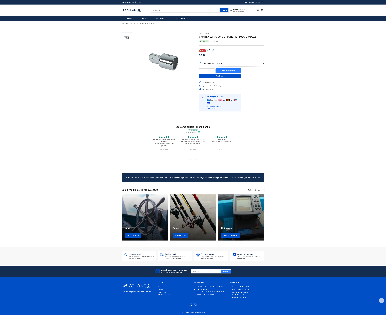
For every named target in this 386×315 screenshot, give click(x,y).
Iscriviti (225, 271)
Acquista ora (220, 76)
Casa (123, 23)
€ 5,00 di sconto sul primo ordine (148, 177)
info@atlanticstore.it (243, 289)
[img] (193, 130)
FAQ (245, 2)
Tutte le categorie (254, 190)
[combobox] (190, 10)
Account (160, 287)
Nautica (128, 228)
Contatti (251, 2)
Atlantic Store (189, 312)
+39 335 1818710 (211, 108)
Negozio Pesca (180, 235)
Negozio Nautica (133, 235)
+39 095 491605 (244, 287)
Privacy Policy (162, 292)
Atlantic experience (164, 295)
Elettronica (226, 228)
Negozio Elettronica (230, 235)
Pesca (176, 228)
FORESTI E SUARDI (204, 33)
